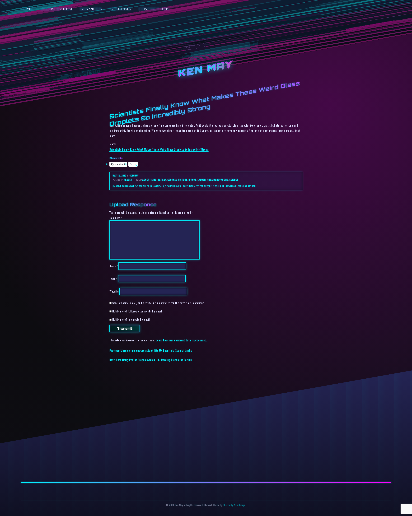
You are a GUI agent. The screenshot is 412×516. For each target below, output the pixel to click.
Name (113, 266)
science (233, 179)
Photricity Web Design (234, 505)
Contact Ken (154, 9)
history (182, 179)
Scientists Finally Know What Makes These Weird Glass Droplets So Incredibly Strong (159, 149)
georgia (172, 179)
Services (91, 9)
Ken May (206, 69)
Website (114, 291)
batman (162, 179)
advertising (149, 179)
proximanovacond (217, 179)
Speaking (120, 9)
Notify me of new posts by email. (131, 319)
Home (27, 9)
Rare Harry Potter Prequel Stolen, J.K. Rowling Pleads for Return (219, 186)
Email (113, 279)
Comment (115, 218)
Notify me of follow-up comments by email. (137, 311)
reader (128, 179)
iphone (192, 179)
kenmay (134, 175)
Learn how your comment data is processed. (181, 340)
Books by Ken (56, 9)
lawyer (201, 179)
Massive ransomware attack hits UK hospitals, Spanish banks (146, 186)
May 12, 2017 (119, 175)
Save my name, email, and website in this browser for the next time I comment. (158, 303)
